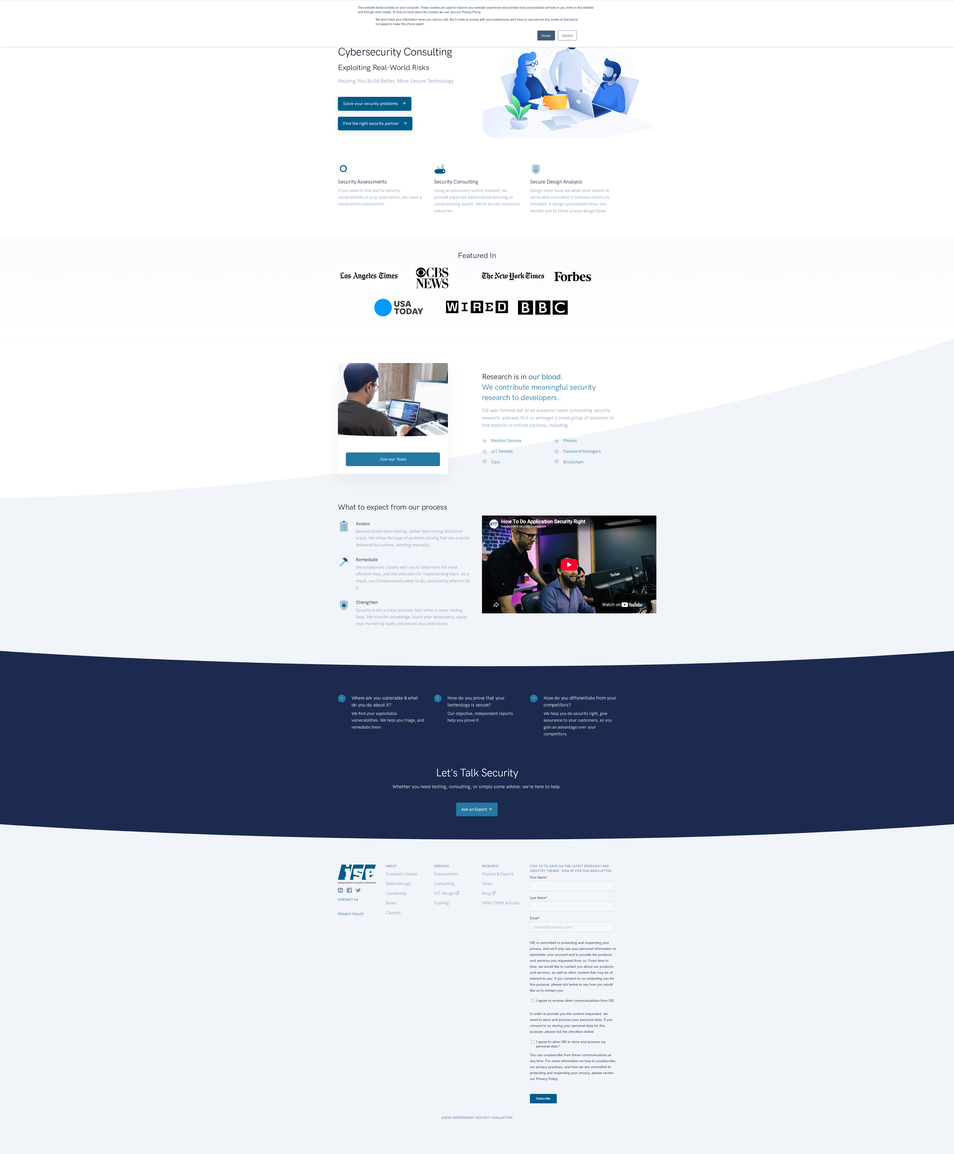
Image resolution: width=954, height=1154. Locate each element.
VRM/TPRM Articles (500, 902)
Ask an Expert (474, 809)
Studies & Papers (498, 873)
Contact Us (348, 899)
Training (441, 902)
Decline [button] (567, 35)
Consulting (444, 883)
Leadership (396, 893)
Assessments (446, 873)
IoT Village (444, 893)
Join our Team (393, 459)
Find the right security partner (371, 123)
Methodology (398, 883)
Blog (487, 893)
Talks (487, 883)
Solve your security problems (371, 103)
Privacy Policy (351, 914)
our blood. (545, 376)
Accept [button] (546, 35)
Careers (393, 912)
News (391, 902)
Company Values (401, 873)
